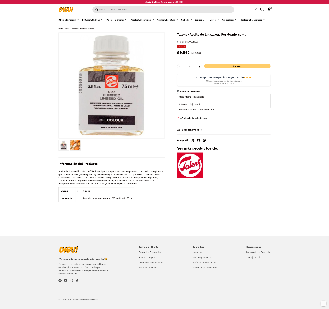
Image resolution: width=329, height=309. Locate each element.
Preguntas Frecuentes (150, 252)
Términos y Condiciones (205, 267)
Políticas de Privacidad (204, 262)
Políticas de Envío (148, 267)
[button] (269, 9)
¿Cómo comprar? (148, 257)
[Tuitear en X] (193, 140)
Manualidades (228, 20)
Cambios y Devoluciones (151, 262)
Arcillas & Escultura (166, 20)
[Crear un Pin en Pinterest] (204, 140)
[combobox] (163, 9)
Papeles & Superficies (141, 20)
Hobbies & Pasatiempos (251, 20)
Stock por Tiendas (190, 91)
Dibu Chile (68, 299)
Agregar (237, 66)
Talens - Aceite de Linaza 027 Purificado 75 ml (80, 29)
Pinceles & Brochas (115, 20)
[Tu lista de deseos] (262, 9)
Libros (213, 20)
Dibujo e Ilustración (67, 20)
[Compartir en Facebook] (198, 140)
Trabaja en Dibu (254, 257)
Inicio (60, 29)
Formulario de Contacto (258, 252)
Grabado (185, 20)
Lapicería (199, 20)
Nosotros (197, 252)
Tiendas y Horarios (202, 257)
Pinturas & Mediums (91, 20)
